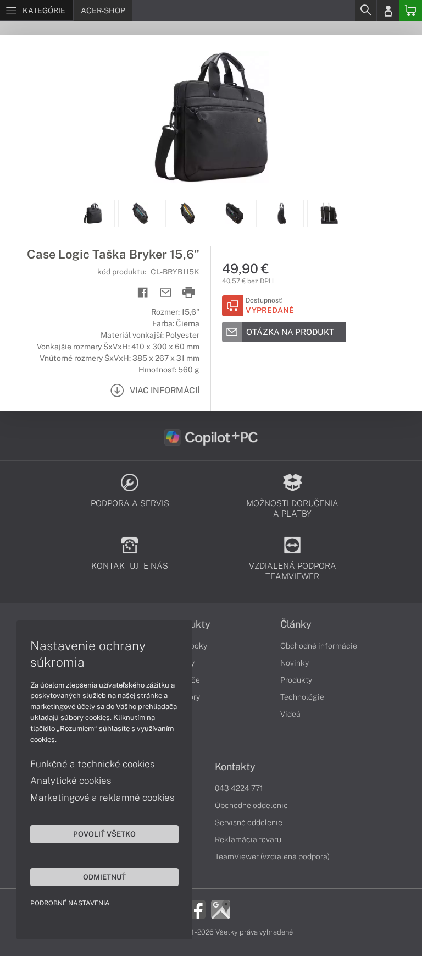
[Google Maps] (220, 908)
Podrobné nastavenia (70, 903)
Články (296, 624)
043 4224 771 (239, 788)
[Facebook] (196, 908)
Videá (290, 714)
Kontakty (235, 767)
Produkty (296, 679)
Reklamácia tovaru (248, 839)
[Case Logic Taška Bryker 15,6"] (211, 117)
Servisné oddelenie (248, 822)
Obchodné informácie (318, 645)
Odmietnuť (104, 876)
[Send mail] (165, 293)
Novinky (294, 662)
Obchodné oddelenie (251, 805)
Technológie (302, 697)
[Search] (365, 10)
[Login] (388, 10)
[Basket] (410, 10)
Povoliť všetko (104, 833)
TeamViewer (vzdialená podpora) (272, 856)
